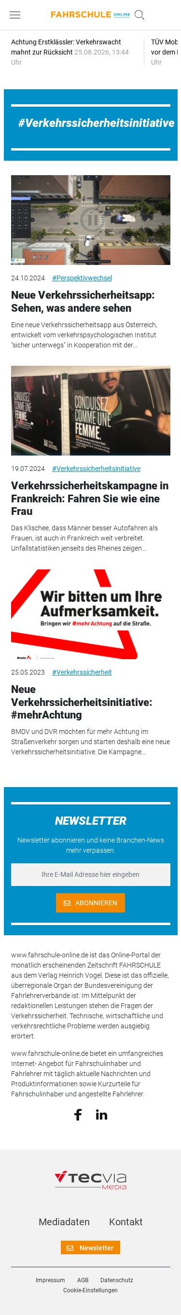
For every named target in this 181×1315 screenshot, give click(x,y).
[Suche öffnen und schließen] (137, 15)
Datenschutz (116, 1280)
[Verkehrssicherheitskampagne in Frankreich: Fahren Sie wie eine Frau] (90, 411)
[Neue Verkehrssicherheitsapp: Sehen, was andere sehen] (90, 220)
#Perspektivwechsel (82, 278)
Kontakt (126, 1222)
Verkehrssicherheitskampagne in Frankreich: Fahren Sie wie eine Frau (89, 498)
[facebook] (78, 1114)
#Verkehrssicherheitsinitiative (96, 468)
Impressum (50, 1280)
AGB (82, 1280)
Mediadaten (64, 1222)
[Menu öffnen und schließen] (17, 15)
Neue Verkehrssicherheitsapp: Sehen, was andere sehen (83, 301)
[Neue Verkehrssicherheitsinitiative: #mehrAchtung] (90, 614)
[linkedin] (101, 1114)
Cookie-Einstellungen (90, 1290)
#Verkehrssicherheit (82, 672)
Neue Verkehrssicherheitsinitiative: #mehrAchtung (82, 702)
